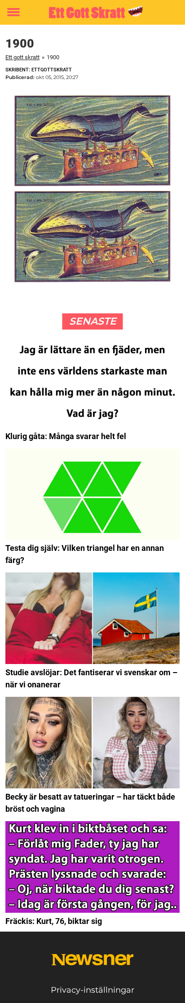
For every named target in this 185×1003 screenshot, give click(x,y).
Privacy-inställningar (92, 990)
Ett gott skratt (22, 57)
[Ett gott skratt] (92, 12)
